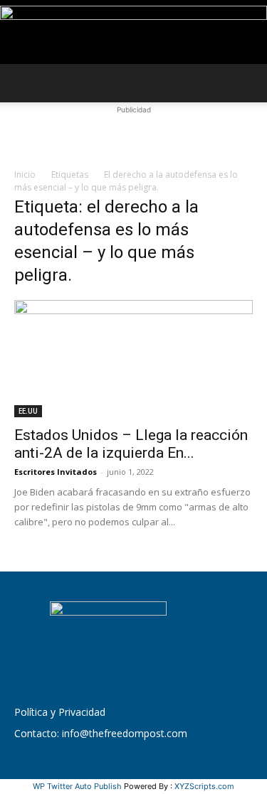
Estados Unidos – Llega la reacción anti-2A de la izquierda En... (131, 443)
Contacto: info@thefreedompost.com (100, 733)
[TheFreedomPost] (133, 33)
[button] (24, 83)
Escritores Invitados (55, 471)
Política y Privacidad (59, 712)
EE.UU (28, 411)
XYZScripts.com (204, 786)
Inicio (25, 174)
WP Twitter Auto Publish (77, 786)
